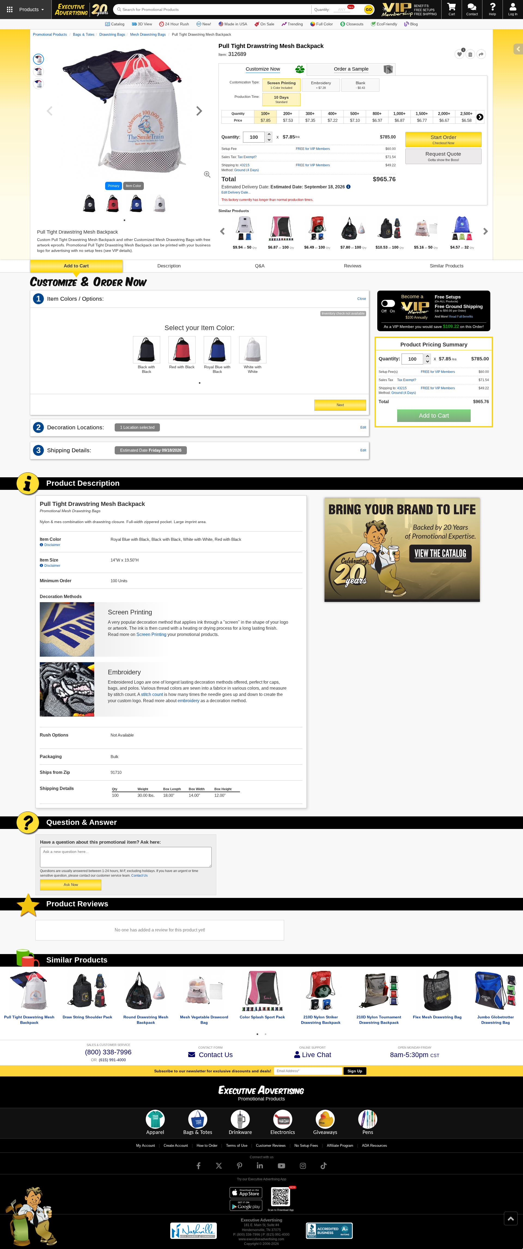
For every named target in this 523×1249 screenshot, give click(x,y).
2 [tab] (265, 1034)
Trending (295, 24)
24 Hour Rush (177, 24)
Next (480, 116)
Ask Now (71, 885)
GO (369, 9)
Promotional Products (50, 34)
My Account (145, 1146)
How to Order (207, 1146)
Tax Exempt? (247, 157)
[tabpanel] (89, 204)
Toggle (388, 303)
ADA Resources (374, 1146)
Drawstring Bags (112, 34)
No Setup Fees (306, 1146)
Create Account (176, 1146)
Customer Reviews (271, 1146)
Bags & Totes (84, 34)
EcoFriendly (387, 24)
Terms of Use (236, 1146)
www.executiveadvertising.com (261, 1239)
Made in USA (235, 24)
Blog (414, 24)
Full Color (324, 24)
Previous (221, 231)
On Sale (267, 24)
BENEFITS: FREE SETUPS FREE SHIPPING (425, 10)
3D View (145, 24)
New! (206, 24)
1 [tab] (124, 220)
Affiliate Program (340, 1146)
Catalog (117, 24)
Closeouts (354, 24)
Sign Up (355, 1071)
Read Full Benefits (461, 316)
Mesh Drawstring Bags (148, 34)
